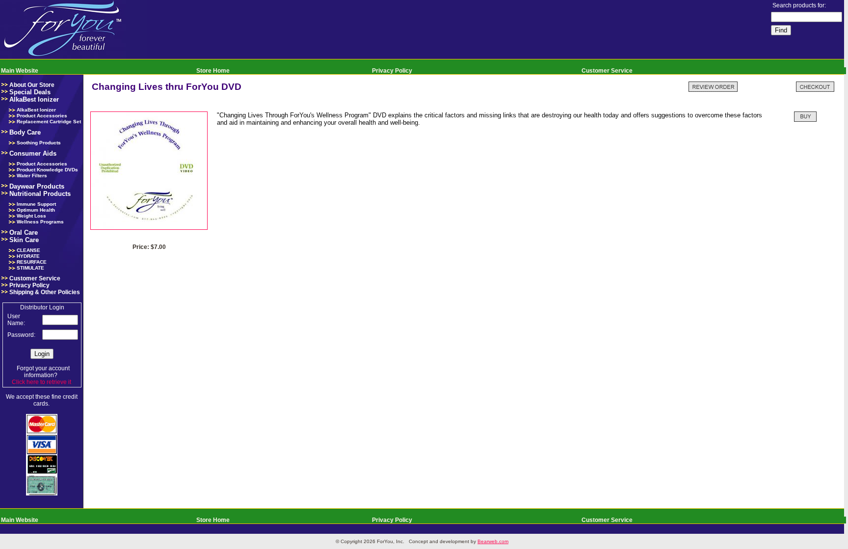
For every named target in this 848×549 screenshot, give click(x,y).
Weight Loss (31, 216)
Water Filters (32, 175)
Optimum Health (36, 210)
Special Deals (30, 92)
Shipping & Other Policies (44, 292)
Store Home (213, 70)
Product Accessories (42, 115)
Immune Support (36, 204)
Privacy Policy (392, 70)
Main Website (19, 70)
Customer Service (607, 70)
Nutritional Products (40, 193)
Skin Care (24, 240)
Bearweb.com (492, 541)
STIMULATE (30, 268)
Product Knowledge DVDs (47, 169)
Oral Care (23, 232)
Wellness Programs (40, 221)
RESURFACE (32, 262)
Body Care (25, 132)
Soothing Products (39, 142)
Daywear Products (36, 186)
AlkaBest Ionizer (34, 99)
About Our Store (31, 85)
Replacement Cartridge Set (49, 121)
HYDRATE (28, 256)
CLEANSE (28, 250)
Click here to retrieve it (41, 382)
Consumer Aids (32, 153)
